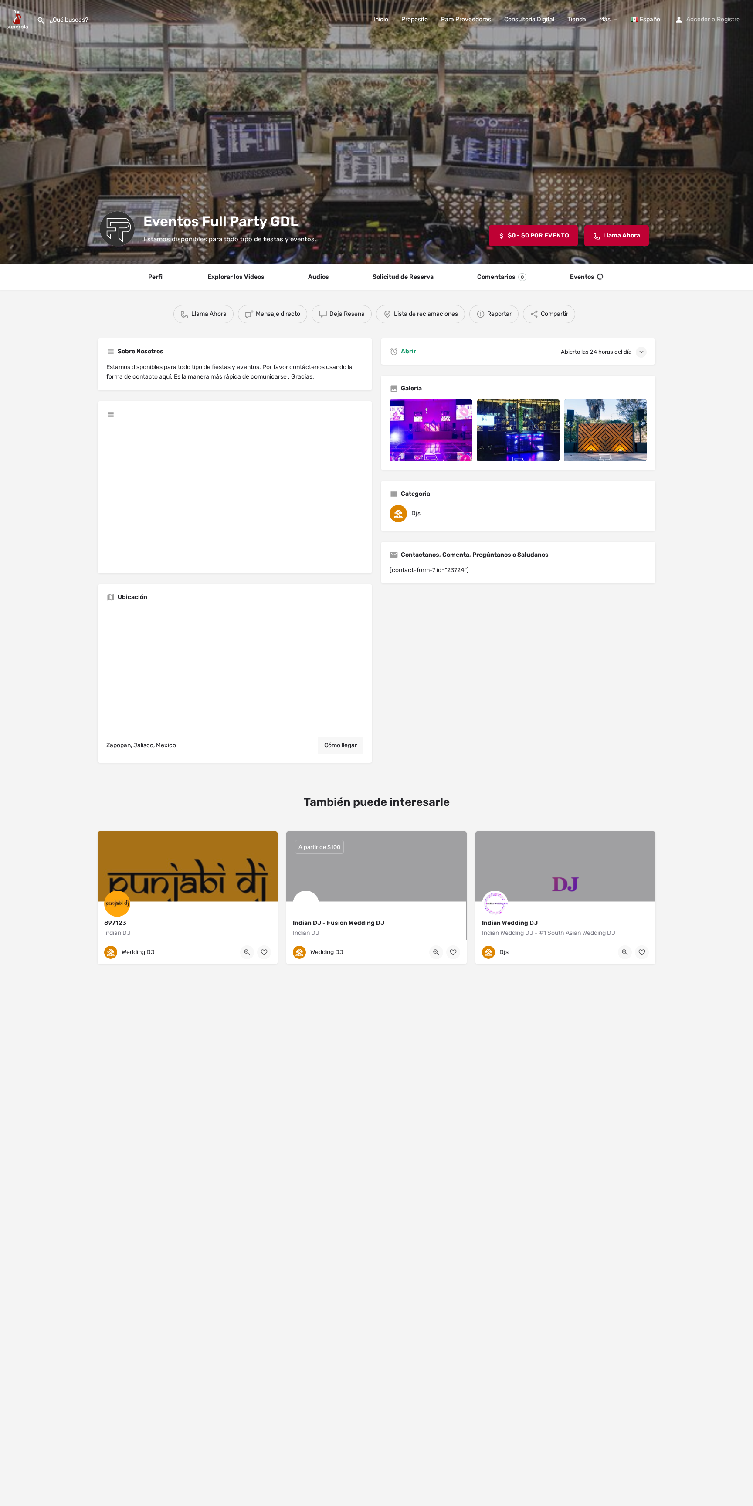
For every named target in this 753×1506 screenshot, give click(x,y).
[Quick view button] (247, 952)
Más (605, 19)
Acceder (698, 19)
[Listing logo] (117, 228)
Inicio (380, 19)
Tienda (576, 19)
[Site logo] (18, 19)
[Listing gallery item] (431, 430)
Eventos (582, 277)
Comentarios (500, 277)
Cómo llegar (340, 745)
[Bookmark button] (264, 952)
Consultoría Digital (529, 19)
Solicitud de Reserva (403, 277)
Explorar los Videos (236, 277)
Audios (318, 277)
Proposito (414, 19)
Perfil (156, 277)
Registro (728, 19)
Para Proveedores (466, 19)
